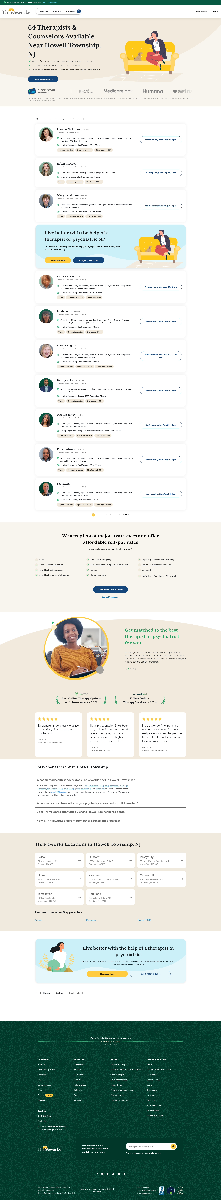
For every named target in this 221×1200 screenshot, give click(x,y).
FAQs (40, 1080)
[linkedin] (124, 1174)
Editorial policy (44, 1085)
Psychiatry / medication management (126, 1069)
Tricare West (152, 1090)
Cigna (149, 1085)
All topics (78, 1100)
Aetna (149, 1064)
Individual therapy (118, 1064)
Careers (41, 1095)
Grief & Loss (79, 1080)
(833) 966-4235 (50, 2)
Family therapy (116, 1085)
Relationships (80, 1085)
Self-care (78, 1090)
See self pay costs (110, 597)
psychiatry (100, 789)
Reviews (41, 1100)
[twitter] (113, 1174)
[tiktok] (97, 1174)
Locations (42, 1074)
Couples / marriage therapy (122, 1090)
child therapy (69, 789)
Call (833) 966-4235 (43, 79)
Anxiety (38, 920)
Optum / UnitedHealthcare (159, 1069)
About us (42, 1064)
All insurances (153, 1110)
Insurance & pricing (46, 1069)
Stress (76, 1095)
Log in (215, 11)
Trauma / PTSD (144, 920)
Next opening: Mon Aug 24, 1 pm (161, 494)
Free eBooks (79, 1064)
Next (125, 515)
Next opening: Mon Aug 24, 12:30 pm (161, 356)
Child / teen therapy (119, 1080)
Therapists (47, 119)
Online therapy (117, 1074)
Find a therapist (117, 1095)
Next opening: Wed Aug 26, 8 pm (160, 139)
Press (40, 1090)
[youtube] (119, 1174)
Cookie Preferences (144, 1194)
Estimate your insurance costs (110, 589)
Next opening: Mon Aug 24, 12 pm (161, 287)
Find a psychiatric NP (119, 1100)
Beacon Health (153, 1080)
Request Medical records (146, 1191)
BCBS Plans (152, 1074)
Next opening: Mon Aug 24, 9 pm (160, 459)
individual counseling (94, 785)
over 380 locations (59, 792)
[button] (126, 676)
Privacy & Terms (143, 1187)
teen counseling (83, 789)
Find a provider (201, 11)
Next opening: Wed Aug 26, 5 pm (160, 206)
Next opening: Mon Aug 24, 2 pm (160, 321)
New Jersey (60, 119)
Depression (91, 920)
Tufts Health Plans (154, 1105)
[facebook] (108, 1174)
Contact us (42, 1121)
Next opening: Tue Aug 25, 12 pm (160, 425)
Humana (150, 1095)
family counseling (55, 789)
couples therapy (112, 785)
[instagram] (102, 1174)
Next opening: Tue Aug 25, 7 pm (161, 172)
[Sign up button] (173, 1146)
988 (43, 1129)
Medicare (151, 1100)
